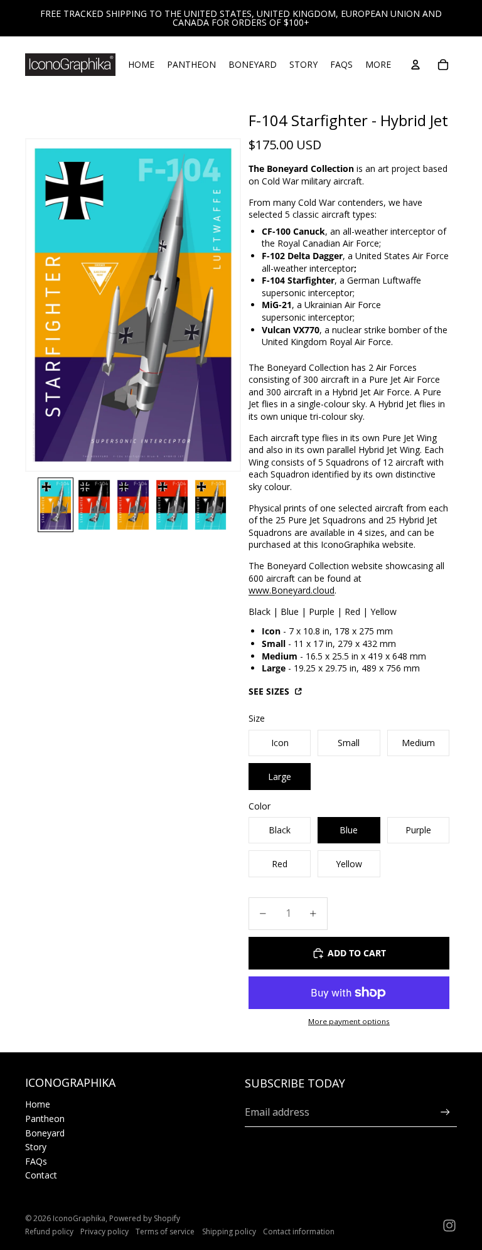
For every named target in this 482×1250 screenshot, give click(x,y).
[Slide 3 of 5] (133, 505)
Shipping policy (229, 1231)
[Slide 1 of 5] (56, 505)
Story (35, 1147)
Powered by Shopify (144, 1218)
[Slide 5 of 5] (211, 505)
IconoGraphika (79, 1218)
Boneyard (45, 1133)
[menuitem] (378, 64)
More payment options (349, 1021)
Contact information (299, 1231)
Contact (41, 1175)
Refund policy (49, 1231)
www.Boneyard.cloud (292, 590)
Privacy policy (104, 1231)
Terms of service (165, 1231)
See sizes (270, 691)
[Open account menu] (415, 64)
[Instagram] (449, 1225)
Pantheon (45, 1118)
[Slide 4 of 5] (172, 505)
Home (37, 1104)
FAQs (36, 1161)
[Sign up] (445, 1112)
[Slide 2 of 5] (94, 505)
